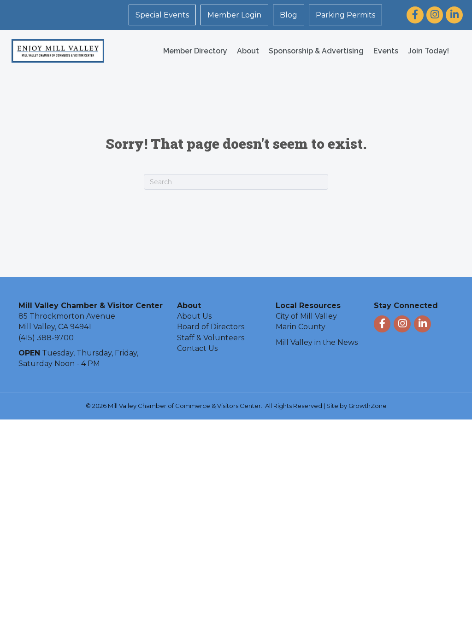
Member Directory (195, 51)
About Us (194, 316)
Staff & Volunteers (210, 337)
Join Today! (428, 51)
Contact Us (197, 348)
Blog (288, 15)
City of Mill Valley (306, 316)
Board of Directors (210, 326)
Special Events (162, 15)
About (248, 51)
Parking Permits (345, 15)
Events (385, 51)
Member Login (234, 15)
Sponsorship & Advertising (316, 51)
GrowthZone (367, 405)
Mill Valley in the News (317, 342)
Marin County (300, 326)
